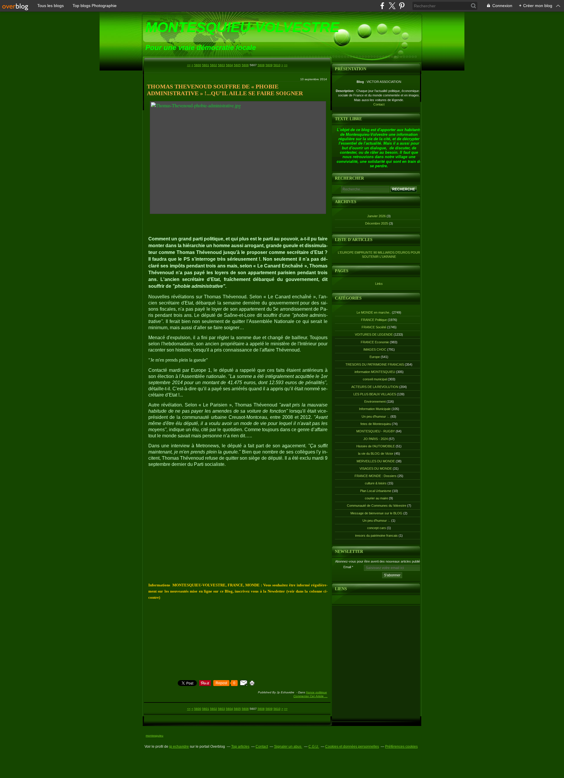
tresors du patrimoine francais (376, 535)
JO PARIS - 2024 (375, 439)
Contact (379, 104)
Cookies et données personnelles (352, 746)
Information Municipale (375, 409)
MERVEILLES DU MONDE (376, 461)
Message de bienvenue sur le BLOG (376, 513)
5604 (229, 65)
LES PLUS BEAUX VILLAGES (374, 394)
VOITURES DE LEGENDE (374, 334)
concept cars (376, 528)
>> (286, 65)
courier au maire (376, 498)
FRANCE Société (374, 327)
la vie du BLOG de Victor (375, 453)
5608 (261, 65)
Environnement (375, 401)
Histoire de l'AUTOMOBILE (375, 446)
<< (189, 65)
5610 (277, 65)
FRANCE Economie (375, 342)
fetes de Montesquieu (375, 424)
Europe (375, 357)
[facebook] (382, 5)
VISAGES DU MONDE (376, 468)
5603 (221, 65)
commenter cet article (309, 696)
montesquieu (154, 735)
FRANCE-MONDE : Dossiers (376, 476)
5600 (197, 65)
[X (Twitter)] (392, 5)
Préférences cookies (401, 746)
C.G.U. (313, 746)
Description (345, 91)
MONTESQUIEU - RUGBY (375, 431)
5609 (269, 65)
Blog (360, 81)
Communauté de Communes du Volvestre (376, 505)
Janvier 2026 (377, 216)
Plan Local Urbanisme (375, 491)
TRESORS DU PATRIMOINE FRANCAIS (374, 364)
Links (379, 283)
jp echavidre (179, 746)
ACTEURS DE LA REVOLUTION (374, 387)
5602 (213, 65)
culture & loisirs (376, 483)
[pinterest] (401, 5)
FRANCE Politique (316, 692)
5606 (245, 65)
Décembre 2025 (377, 223)
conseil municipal (375, 379)
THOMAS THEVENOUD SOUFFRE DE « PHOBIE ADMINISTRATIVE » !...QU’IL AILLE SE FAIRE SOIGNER (225, 89)
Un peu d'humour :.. (376, 416)
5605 (237, 65)
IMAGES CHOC (374, 349)
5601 (205, 65)
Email (347, 567)
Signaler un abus (288, 746)
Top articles (240, 746)
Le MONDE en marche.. (374, 312)
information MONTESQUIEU (375, 372)
